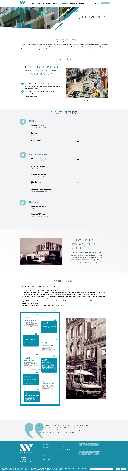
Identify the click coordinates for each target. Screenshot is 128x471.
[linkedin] (67, 449)
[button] (64, 287)
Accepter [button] (123, 468)
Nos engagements (47, 456)
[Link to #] (23, 121)
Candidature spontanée (48, 453)
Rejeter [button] (117, 468)
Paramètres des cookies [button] (108, 468)
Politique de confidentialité (95, 468)
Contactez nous (47, 459)
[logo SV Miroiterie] (23, 2)
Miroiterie (32, 84)
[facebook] (62, 449)
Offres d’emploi (47, 450)
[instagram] (64, 449)
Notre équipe (46, 447)
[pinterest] (70, 449)
